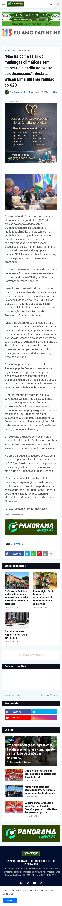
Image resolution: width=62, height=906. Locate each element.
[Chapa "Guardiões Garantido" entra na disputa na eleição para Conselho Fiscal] (14, 775)
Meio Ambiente (26, 51)
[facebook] (21, 883)
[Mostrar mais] (51, 553)
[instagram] (44, 717)
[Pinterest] (39, 553)
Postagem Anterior (12, 695)
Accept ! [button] (10, 900)
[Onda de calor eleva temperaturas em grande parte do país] (17, 620)
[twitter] (44, 711)
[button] (3, 4)
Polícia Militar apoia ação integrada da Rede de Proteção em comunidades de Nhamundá (40, 790)
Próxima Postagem (50, 695)
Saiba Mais (8, 894)
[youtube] (34, 883)
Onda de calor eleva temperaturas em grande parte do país (17, 634)
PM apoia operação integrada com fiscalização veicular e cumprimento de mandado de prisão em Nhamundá (31, 751)
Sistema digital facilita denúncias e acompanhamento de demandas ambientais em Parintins (44, 597)
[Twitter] (27, 553)
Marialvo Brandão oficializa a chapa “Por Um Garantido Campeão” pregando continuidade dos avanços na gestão (41, 807)
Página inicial (11, 51)
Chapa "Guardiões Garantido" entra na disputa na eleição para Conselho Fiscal (40, 774)
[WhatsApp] (33, 553)
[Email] (45, 553)
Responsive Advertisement (31, 654)
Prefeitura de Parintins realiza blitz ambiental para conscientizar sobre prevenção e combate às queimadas (16, 597)
